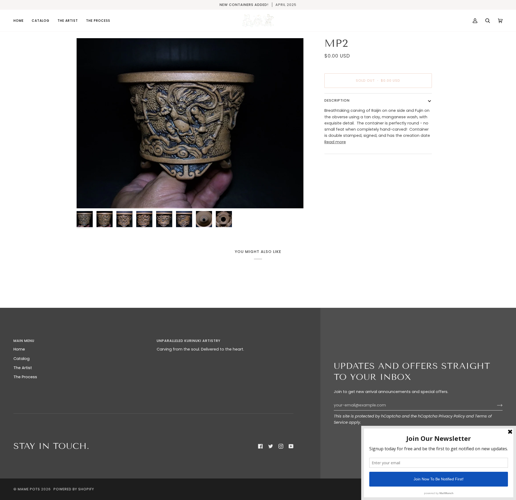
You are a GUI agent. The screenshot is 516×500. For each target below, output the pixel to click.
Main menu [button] (23, 340)
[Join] (495, 405)
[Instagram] (280, 446)
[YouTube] (291, 446)
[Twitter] (270, 446)
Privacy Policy (452, 416)
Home (19, 349)
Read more (335, 142)
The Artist (22, 367)
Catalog (21, 358)
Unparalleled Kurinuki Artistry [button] (188, 340)
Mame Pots (29, 489)
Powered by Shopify (73, 489)
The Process (25, 377)
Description (337, 100)
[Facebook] (260, 446)
